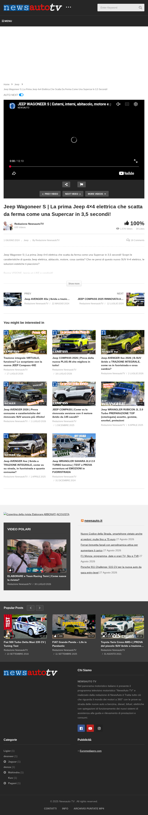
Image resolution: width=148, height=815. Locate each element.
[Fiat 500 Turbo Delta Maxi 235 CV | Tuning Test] (25, 626)
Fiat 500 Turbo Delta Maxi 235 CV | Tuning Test (25, 644)
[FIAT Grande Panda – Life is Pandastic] (73, 626)
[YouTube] (90, 728)
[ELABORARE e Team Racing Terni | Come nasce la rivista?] (36, 556)
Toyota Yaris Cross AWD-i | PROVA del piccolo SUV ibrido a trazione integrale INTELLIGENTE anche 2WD (122, 644)
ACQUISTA (63, 514)
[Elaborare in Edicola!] (24, 514)
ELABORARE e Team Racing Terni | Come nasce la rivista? (36, 578)
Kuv (11, 777)
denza (8, 767)
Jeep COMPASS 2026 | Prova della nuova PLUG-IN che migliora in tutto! (73, 361)
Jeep (26, 240)
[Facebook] (81, 728)
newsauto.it (93, 521)
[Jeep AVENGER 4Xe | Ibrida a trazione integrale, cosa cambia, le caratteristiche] (37, 303)
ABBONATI (50, 514)
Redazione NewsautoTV (29, 223)
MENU (8, 21)
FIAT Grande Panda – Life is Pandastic (69, 644)
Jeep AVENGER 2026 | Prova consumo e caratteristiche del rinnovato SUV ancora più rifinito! (24, 413)
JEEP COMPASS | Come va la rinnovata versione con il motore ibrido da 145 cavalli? (72, 413)
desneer (9, 756)
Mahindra (13, 772)
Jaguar (12, 761)
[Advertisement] (74, 53)
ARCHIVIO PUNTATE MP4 (89, 808)
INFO (65, 808)
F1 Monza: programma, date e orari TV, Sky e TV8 (110, 556)
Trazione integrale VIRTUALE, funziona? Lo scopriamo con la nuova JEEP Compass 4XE (23, 361)
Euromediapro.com (91, 750)
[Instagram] (99, 728)
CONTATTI (50, 808)
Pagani (12, 783)
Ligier (7, 750)
